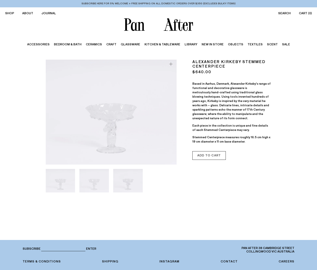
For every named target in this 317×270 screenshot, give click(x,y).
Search (284, 13)
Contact (229, 261)
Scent (272, 44)
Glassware (130, 44)
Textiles (255, 44)
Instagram (169, 261)
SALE (286, 44)
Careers (286, 261)
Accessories (38, 44)
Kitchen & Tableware (162, 44)
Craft (111, 44)
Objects (235, 44)
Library (191, 44)
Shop (9, 13)
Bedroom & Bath (68, 44)
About (27, 13)
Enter (91, 249)
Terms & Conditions (42, 261)
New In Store (213, 44)
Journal (48, 13)
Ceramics (94, 44)
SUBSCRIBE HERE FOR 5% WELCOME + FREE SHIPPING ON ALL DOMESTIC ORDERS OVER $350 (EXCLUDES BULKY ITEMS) (159, 3)
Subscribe (32, 249)
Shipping (110, 261)
